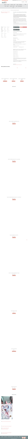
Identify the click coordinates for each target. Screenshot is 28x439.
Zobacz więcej (14, 313)
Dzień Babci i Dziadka (18, 64)
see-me (16, 438)
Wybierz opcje (14, 161)
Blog (13, 7)
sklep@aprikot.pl (24, 0)
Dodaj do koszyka (14, 351)
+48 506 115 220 (14, 0)
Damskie (15, 64)
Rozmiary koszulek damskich (16, 28)
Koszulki (21, 64)
